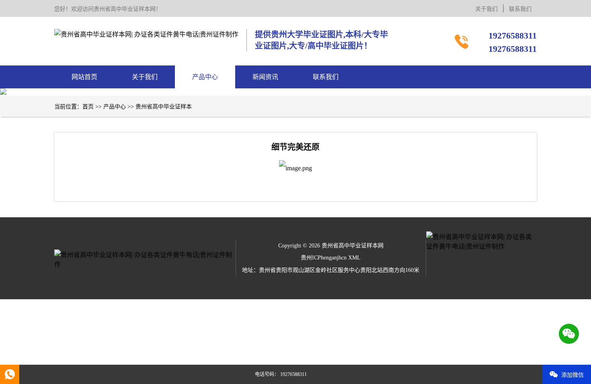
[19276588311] (9, 374)
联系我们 (520, 9)
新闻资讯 (265, 77)
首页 (88, 107)
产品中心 (205, 77)
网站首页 (84, 77)
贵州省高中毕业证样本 (163, 107)
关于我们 (486, 9)
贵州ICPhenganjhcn (324, 258)
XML (354, 258)
